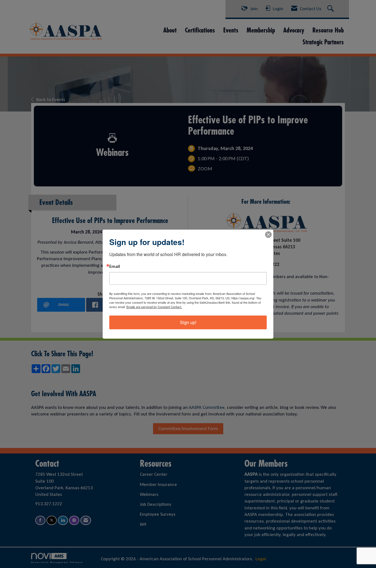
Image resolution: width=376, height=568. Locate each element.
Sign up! (188, 322)
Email (114, 266)
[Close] (268, 234)
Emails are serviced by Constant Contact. (154, 307)
